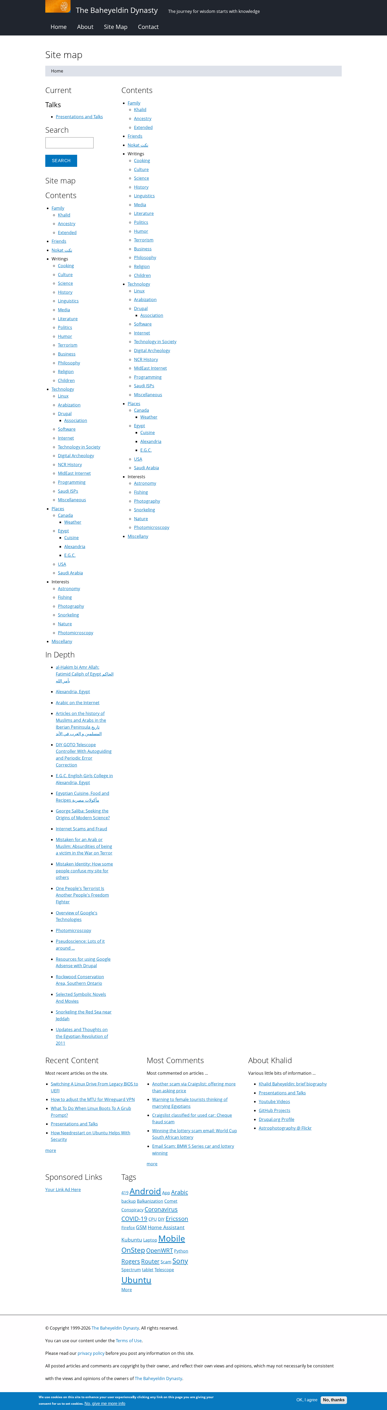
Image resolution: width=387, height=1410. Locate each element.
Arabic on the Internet (78, 703)
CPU (152, 1219)
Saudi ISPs (144, 386)
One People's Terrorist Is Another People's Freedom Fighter (82, 895)
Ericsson (177, 1219)
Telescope (164, 1270)
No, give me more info (105, 1403)
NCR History (146, 359)
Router (150, 1261)
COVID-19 (134, 1219)
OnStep (133, 1250)
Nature (141, 519)
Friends (135, 136)
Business (143, 249)
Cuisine (147, 432)
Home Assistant (166, 1227)
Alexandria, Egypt (73, 691)
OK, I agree (306, 1400)
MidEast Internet (150, 368)
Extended (143, 127)
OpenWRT (159, 1250)
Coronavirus (161, 1209)
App (166, 1193)
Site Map (115, 26)
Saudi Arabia (146, 468)
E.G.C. (146, 450)
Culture (141, 169)
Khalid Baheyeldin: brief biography (293, 1084)
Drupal (141, 308)
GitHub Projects (274, 1110)
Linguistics (144, 196)
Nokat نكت (138, 145)
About (85, 26)
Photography (147, 501)
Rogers (130, 1261)
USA (138, 459)
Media (140, 205)
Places (134, 403)
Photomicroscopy (151, 527)
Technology (139, 284)
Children (142, 275)
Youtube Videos (274, 1101)
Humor (141, 231)
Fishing (141, 492)
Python (181, 1251)
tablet (147, 1270)
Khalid (140, 109)
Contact (148, 26)
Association (151, 315)
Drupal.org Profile (276, 1119)
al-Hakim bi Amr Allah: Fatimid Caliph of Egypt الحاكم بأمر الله (84, 673)
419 (124, 1193)
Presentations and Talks (79, 117)
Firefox (128, 1228)
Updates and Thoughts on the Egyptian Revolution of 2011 (82, 1036)
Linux (139, 291)
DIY (161, 1219)
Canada (141, 410)
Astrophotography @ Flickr (285, 1128)
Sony (180, 1260)
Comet (170, 1201)
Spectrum (131, 1270)
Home (59, 26)
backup (128, 1201)
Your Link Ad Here (63, 1189)
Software (143, 324)
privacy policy (91, 1353)
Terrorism (143, 240)
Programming (148, 377)
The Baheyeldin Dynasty (115, 1328)
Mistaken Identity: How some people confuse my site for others (84, 870)
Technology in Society (155, 341)
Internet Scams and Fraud (81, 829)
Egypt (139, 426)
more (50, 1150)
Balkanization (150, 1201)
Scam (166, 1262)
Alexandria (150, 441)
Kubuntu (131, 1239)
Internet (142, 333)
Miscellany (138, 536)
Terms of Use (129, 1341)
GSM (141, 1227)
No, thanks (334, 1400)
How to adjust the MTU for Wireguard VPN (93, 1099)
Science (141, 178)
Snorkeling (144, 510)
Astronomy (145, 483)
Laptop (150, 1240)
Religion (142, 266)
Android (145, 1191)
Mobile (171, 1238)
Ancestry (142, 118)
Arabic (179, 1192)
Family (134, 103)
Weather (148, 417)
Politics (141, 222)
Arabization (145, 299)
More (126, 1290)
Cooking (142, 160)
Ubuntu (136, 1279)
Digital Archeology (152, 350)
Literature (144, 213)
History (141, 187)
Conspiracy (132, 1210)
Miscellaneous (148, 395)
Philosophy (145, 257)
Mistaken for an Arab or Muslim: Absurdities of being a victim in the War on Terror (84, 846)
